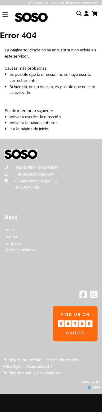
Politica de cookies (62, 360)
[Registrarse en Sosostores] (86, 14)
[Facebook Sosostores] (83, 296)
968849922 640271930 (48, 2)
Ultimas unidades (20, 250)
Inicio (9, 229)
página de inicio (34, 129)
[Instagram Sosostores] (93, 296)
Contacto (13, 243)
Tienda (11, 236)
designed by (90, 381)
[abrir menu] (5, 14)
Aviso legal (12, 366)
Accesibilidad (37, 366)
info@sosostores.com (83, 2)
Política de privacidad (22, 360)
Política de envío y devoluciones (31, 373)
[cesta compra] (96, 14)
